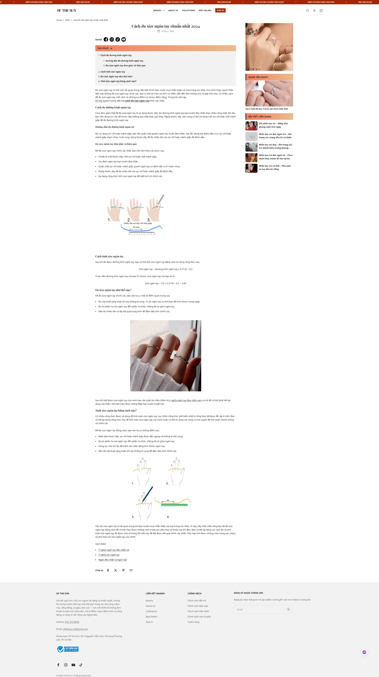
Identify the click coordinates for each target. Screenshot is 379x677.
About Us (173, 10)
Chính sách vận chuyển (199, 616)
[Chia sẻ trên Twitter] (116, 570)
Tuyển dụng (193, 621)
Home (59, 20)
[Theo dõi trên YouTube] (73, 665)
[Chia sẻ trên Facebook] (108, 570)
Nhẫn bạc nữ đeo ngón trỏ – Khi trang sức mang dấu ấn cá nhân (275, 136)
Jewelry (157, 10)
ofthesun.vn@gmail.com (75, 628)
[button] (364, 653)
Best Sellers (205, 10)
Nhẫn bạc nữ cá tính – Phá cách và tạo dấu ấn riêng (275, 167)
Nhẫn (67, 20)
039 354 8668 (72, 621)
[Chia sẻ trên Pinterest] (123, 570)
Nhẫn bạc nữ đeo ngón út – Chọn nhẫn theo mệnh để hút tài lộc (276, 157)
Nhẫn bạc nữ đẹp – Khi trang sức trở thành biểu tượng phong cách (275, 146)
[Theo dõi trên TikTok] (81, 665)
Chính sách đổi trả (197, 600)
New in (220, 10)
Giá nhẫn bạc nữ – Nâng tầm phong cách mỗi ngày (273, 125)
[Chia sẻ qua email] (131, 570)
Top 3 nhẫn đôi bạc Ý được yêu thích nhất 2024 (266, 108)
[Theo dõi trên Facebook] (58, 665)
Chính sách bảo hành (198, 611)
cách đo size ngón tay (137, 100)
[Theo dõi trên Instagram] (66, 665)
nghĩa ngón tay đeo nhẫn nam (186, 400)
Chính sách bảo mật (198, 605)
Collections (188, 10)
